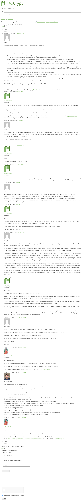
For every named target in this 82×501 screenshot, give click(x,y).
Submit (4, 498)
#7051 (17, 205)
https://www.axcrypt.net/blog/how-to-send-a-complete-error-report (25, 438)
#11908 (20, 232)
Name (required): (7, 455)
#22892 (21, 317)
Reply (22, 33)
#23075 (21, 372)
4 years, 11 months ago (52, 22)
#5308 (19, 145)
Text (8, 471)
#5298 (19, 120)
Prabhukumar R (41, 22)
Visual (3, 471)
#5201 (19, 91)
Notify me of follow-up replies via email (14, 495)
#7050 (17, 183)
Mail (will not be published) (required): (12, 460)
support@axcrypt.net (72, 116)
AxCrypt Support (39, 90)
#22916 (21, 347)
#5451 (19, 164)
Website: (5, 465)
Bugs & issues (9, 19)
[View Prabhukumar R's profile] (36, 22)
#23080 (21, 417)
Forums (3, 19)
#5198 (19, 33)
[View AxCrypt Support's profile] (33, 90)
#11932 (20, 277)
